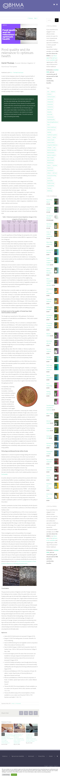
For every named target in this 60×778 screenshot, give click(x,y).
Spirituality (50, 180)
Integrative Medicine (52, 145)
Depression (50, 109)
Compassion (50, 101)
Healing (49, 132)
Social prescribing (51, 175)
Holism (49, 137)
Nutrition (55, 165)
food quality (4, 474)
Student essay (50, 183)
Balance (53, 91)
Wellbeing (49, 190)
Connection (50, 104)
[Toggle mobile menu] (57, 4)
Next (35, 18)
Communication (51, 96)
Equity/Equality (51, 119)
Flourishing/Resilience (52, 122)
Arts (48, 91)
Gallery (7, 730)
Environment (50, 117)
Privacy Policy (41, 756)
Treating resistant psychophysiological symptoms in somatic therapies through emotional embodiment (7, 726)
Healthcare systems (52, 135)
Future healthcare (51, 127)
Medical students (51, 155)
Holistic (54, 137)
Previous (30, 18)
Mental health (50, 160)
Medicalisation (50, 152)
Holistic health (50, 140)
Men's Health (50, 157)
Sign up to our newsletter (18, 756)
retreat (49, 173)
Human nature (50, 142)
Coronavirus (50, 107)
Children (49, 94)
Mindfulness (50, 162)
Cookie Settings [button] (6, 774)
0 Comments (18, 703)
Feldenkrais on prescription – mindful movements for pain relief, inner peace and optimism (19, 726)
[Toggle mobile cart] (54, 4)
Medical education (51, 150)
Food (48, 124)
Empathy (49, 112)
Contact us (4, 756)
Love (54, 147)
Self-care (55, 173)
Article (13, 703)
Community (50, 99)
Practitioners (50, 170)
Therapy (49, 188)
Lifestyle (49, 147)
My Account (31, 756)
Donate (51, 756)
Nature (49, 165)
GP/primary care (51, 129)
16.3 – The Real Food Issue (16, 72)
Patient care (50, 168)
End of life (49, 114)
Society (49, 178)
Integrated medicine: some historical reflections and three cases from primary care (31, 726)
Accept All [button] (14, 774)
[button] (3, 734)
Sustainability (50, 185)
